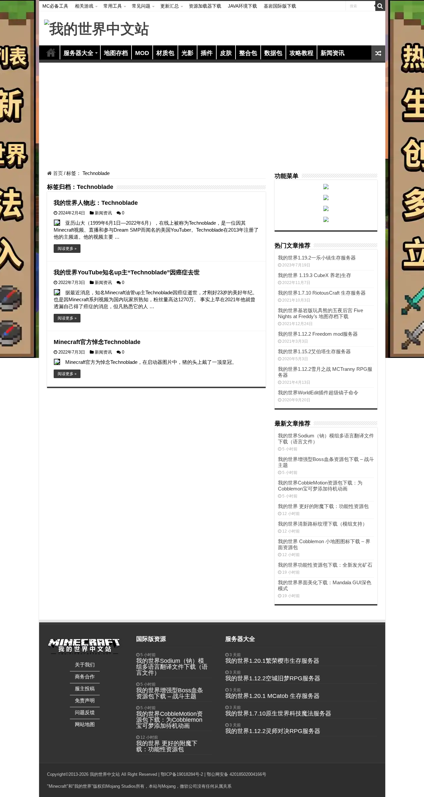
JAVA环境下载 (242, 6)
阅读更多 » (67, 248)
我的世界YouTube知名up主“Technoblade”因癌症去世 (127, 272)
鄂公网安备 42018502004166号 (236, 774)
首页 (51, 52)
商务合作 (85, 676)
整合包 (248, 53)
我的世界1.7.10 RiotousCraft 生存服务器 (322, 293)
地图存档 (116, 53)
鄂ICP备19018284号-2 (182, 774)
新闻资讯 (332, 53)
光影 (187, 53)
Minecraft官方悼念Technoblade (97, 342)
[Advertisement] (212, 117)
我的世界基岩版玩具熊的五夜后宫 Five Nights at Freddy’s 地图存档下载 (320, 313)
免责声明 (85, 700)
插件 (207, 53)
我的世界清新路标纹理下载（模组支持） (322, 524)
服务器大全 (78, 53)
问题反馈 (85, 712)
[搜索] (380, 6)
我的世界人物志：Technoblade (96, 202)
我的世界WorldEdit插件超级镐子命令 (318, 392)
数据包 (273, 53)
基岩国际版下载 (280, 6)
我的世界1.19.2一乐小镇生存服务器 (317, 257)
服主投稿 (85, 688)
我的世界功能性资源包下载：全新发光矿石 (325, 565)
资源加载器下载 (205, 6)
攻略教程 (301, 53)
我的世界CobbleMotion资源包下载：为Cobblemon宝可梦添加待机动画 (320, 485)
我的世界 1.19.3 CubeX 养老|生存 (314, 275)
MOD (142, 53)
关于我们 (85, 664)
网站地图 (85, 724)
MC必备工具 (55, 6)
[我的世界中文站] (96, 28)
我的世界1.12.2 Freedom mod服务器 (318, 334)
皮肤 (226, 53)
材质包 (165, 53)
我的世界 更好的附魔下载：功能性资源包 (323, 506)
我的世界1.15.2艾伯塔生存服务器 (314, 351)
